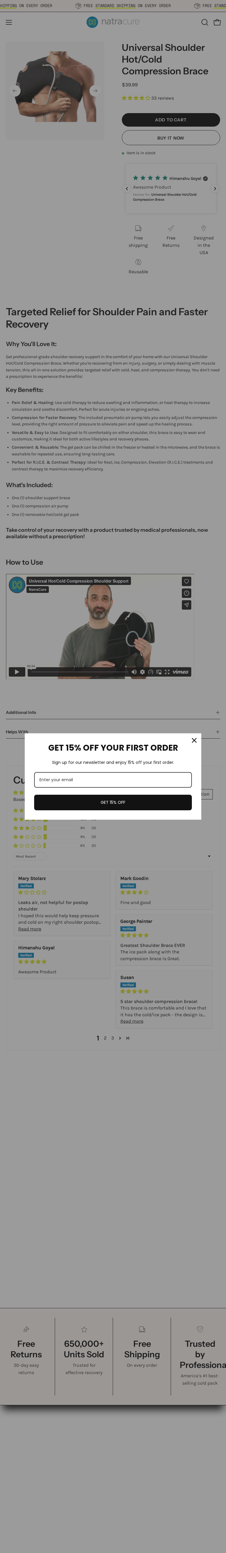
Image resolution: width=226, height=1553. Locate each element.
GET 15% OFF (113, 802)
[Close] (194, 740)
